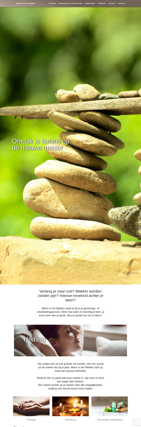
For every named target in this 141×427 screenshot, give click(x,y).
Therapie (102, 3)
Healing (52, 3)
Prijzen (112, 3)
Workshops (90, 3)
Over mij (121, 3)
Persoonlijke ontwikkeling (71, 3)
